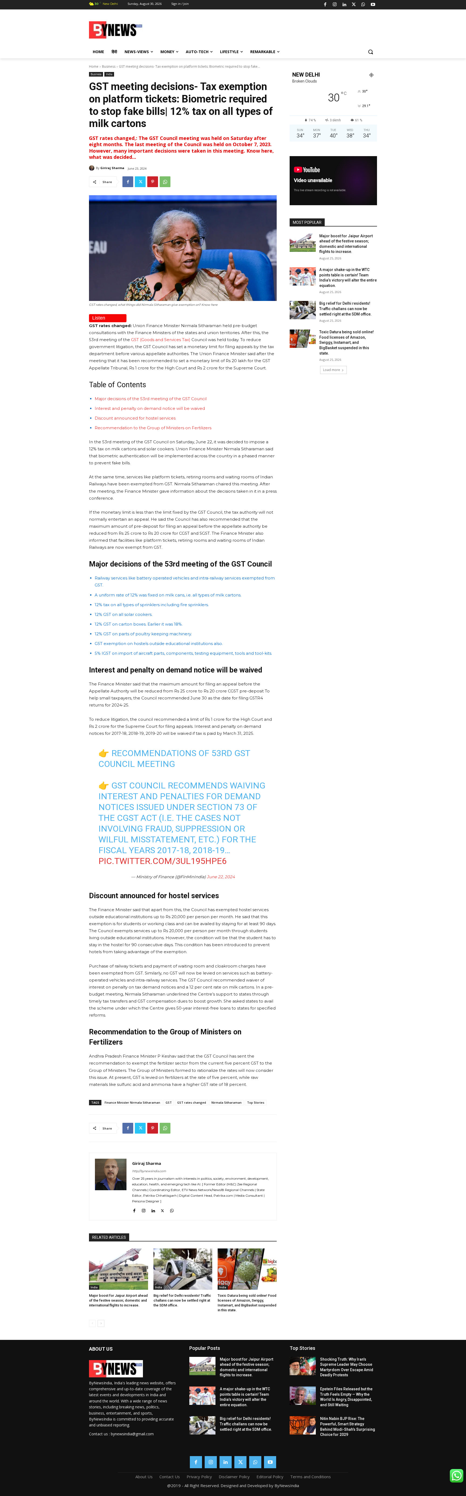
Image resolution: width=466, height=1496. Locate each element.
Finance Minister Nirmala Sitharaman (132, 1102)
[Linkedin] (344, 5)
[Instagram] (335, 5)
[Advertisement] (276, 29)
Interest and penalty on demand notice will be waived (150, 408)
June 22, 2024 (221, 876)
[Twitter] (354, 5)
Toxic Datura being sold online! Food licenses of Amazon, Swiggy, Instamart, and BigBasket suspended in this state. (346, 342)
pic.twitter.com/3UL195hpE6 (162, 861)
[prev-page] (92, 1323)
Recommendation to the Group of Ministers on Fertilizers (153, 427)
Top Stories (255, 1102)
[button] (370, 51)
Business (108, 66)
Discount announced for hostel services (135, 418)
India (109, 74)
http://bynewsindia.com (149, 1171)
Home (93, 66)
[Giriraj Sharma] (92, 168)
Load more (331, 370)
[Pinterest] (152, 181)
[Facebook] (325, 5)
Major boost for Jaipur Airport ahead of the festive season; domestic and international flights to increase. (118, 1300)
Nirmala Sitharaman (226, 1102)
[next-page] (101, 1323)
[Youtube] (373, 5)
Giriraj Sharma (112, 168)
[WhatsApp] (363, 5)
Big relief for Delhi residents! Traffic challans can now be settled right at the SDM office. (182, 1300)
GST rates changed (191, 1102)
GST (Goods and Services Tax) (161, 339)
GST (169, 1102)
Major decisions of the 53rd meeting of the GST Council (151, 398)
